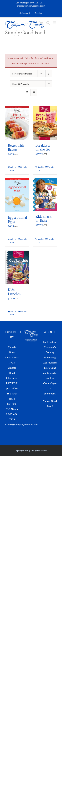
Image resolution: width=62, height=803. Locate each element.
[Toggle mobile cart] (41, 23)
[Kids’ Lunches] (17, 267)
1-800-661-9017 (36, 2)
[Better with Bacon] (17, 123)
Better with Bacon (16, 147)
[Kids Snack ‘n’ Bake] (45, 194)
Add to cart (13, 169)
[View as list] (33, 92)
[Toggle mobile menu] (55, 23)
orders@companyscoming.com (31, 5)
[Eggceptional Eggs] (17, 195)
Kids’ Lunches (14, 291)
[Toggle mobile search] (48, 23)
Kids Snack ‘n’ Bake (43, 218)
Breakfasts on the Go (42, 147)
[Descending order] (48, 73)
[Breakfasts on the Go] (45, 123)
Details (23, 167)
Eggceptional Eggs (17, 219)
